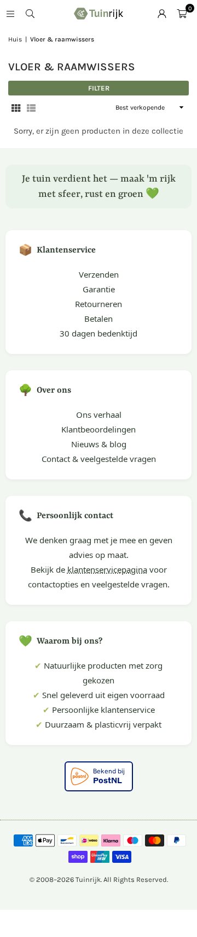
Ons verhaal (98, 414)
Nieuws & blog (98, 444)
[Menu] (10, 14)
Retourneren (98, 303)
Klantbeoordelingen (98, 429)
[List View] (31, 108)
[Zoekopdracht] (30, 14)
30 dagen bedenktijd (98, 333)
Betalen (98, 318)
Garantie (99, 289)
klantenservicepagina (107, 569)
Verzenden (99, 274)
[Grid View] (16, 108)
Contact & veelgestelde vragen (99, 458)
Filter (98, 88)
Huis (15, 39)
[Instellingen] (162, 13)
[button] (182, 13)
